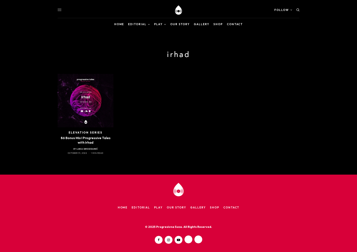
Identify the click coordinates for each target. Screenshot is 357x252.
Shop (214, 207)
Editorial (141, 207)
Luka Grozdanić (87, 149)
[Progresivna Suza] (178, 10)
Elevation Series (86, 132)
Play (158, 207)
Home (123, 207)
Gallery (198, 207)
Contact (231, 207)
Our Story (176, 207)
